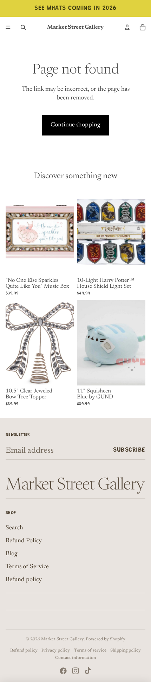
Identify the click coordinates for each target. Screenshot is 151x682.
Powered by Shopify (105, 639)
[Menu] (8, 27)
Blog (12, 554)
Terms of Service (27, 567)
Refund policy (24, 580)
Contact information (75, 658)
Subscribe (129, 450)
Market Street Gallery (62, 639)
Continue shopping (75, 125)
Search (14, 528)
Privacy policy (55, 650)
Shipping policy (125, 650)
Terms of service (90, 650)
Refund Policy (24, 541)
